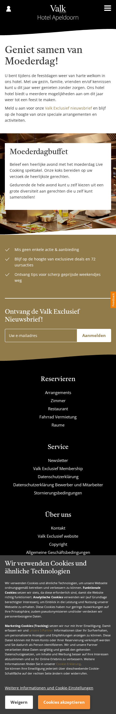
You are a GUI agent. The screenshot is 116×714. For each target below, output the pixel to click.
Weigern (19, 702)
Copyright (58, 544)
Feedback (113, 299)
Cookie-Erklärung (68, 664)
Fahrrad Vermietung (58, 416)
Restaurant (58, 408)
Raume (58, 425)
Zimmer (58, 400)
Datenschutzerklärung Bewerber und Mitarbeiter (58, 484)
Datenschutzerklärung (58, 476)
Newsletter (58, 460)
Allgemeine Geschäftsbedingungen (58, 552)
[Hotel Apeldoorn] (58, 13)
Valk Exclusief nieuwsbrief (68, 108)
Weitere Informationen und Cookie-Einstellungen (49, 687)
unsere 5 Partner (41, 630)
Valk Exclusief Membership (58, 468)
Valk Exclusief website (58, 536)
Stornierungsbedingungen (58, 492)
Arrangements (58, 392)
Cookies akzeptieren (64, 702)
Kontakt (58, 528)
